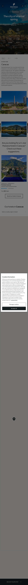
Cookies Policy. (14, 300)
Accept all (14, 308)
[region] (14, 292)
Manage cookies (14, 304)
